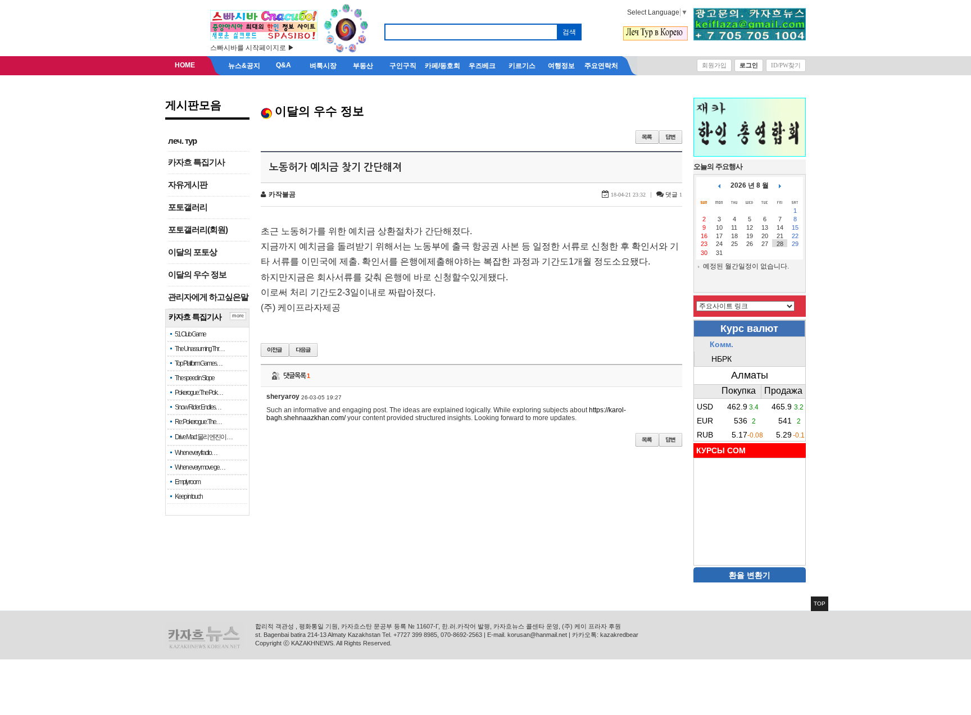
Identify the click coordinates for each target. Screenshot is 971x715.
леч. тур (182, 140)
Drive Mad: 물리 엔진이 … (203, 437)
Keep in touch (188, 496)
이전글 (275, 350)
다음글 (303, 350)
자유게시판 (187, 184)
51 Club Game (190, 334)
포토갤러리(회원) (198, 229)
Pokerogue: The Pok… (199, 393)
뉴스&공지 (244, 66)
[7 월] (719, 185)
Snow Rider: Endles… (198, 407)
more (238, 315)
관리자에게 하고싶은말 (208, 297)
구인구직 (402, 66)
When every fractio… (196, 453)
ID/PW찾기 (786, 65)
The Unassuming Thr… (199, 349)
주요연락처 (601, 66)
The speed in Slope (194, 378)
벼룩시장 (323, 66)
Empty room (187, 482)
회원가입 (714, 65)
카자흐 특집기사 (196, 162)
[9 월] (780, 185)
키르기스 (522, 66)
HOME (185, 65)
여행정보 (561, 66)
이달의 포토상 (192, 252)
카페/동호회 (442, 66)
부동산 (363, 66)
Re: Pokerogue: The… (198, 422)
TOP (819, 603)
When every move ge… (200, 467)
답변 (670, 137)
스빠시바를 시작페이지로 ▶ (252, 48)
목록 (647, 137)
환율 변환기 (749, 575)
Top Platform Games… (198, 363)
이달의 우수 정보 (197, 274)
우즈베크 (482, 66)
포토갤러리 (187, 207)
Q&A (283, 65)
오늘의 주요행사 (717, 166)
